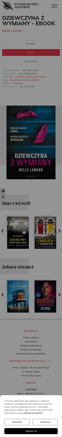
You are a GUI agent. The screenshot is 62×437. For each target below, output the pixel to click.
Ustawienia (45, 422)
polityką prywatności (33, 413)
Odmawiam (17, 422)
